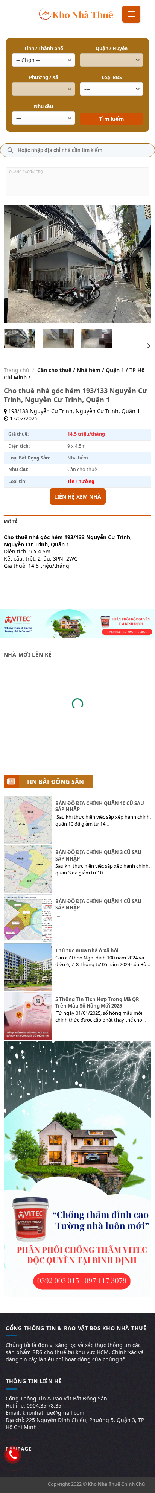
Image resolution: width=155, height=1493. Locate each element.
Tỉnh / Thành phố (43, 48)
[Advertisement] (77, 184)
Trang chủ (16, 370)
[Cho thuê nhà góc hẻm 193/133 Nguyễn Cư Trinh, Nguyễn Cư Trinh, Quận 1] (19, 338)
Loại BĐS (112, 77)
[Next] (139, 264)
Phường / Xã (43, 77)
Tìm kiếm (111, 108)
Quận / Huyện (112, 48)
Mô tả (11, 522)
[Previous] (16, 264)
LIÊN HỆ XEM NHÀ (77, 496)
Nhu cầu (43, 106)
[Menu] (131, 14)
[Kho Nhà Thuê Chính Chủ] (76, 13)
